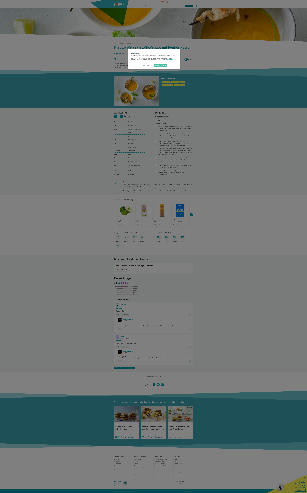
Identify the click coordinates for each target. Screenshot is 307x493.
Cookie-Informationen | (170, 59)
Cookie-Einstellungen (147, 65)
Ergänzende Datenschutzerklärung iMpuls (139, 61)
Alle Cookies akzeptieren (160, 65)
